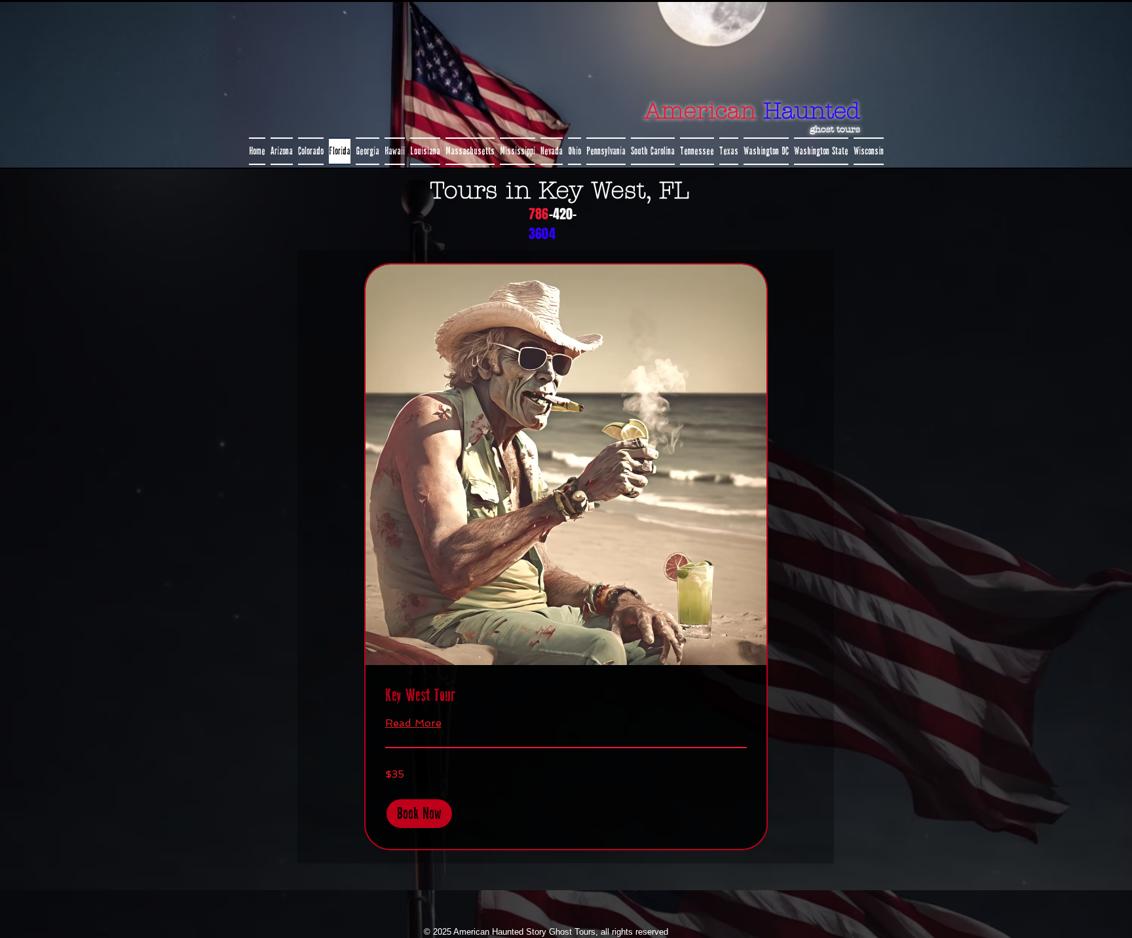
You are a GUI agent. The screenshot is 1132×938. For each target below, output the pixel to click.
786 (539, 214)
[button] (419, 813)
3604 (542, 234)
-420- (563, 214)
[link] (566, 696)
